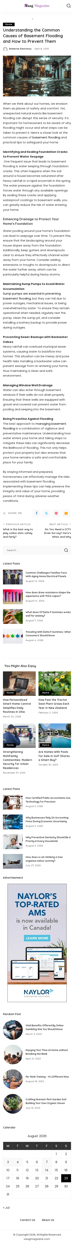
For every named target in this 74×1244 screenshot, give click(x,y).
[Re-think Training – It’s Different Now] (13, 1079)
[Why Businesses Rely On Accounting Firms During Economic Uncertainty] (13, 822)
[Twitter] (46, 513)
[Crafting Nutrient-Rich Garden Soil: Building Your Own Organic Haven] (13, 1104)
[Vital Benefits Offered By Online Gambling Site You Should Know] (13, 1030)
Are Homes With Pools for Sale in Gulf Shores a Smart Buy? (54, 756)
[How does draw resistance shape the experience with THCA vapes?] (13, 596)
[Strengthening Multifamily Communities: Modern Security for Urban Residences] (19, 735)
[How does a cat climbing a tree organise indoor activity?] (13, 861)
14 (46, 1170)
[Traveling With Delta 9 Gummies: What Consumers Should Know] (13, 636)
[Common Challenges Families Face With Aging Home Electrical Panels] (13, 577)
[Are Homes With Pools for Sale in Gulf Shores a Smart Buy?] (54, 735)
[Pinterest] (56, 513)
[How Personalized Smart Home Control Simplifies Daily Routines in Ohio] (19, 683)
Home (8, 24)
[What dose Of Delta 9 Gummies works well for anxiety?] (13, 616)
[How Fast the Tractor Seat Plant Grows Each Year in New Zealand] (54, 683)
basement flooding (46, 137)
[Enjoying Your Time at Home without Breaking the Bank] (13, 1054)
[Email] (66, 513)
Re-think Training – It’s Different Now (47, 1076)
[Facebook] (36, 513)
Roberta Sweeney (20, 48)
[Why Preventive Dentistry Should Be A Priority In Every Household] (13, 841)
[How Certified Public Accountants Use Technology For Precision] (13, 802)
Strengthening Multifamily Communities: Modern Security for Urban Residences (17, 760)
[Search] (68, 6)
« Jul (6, 1207)
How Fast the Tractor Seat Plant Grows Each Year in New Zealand (53, 703)
